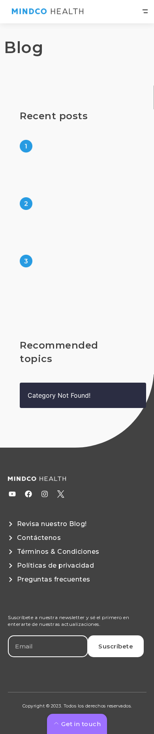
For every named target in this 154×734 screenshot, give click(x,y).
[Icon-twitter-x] (61, 494)
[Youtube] (12, 494)
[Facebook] (28, 494)
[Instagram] (45, 494)
